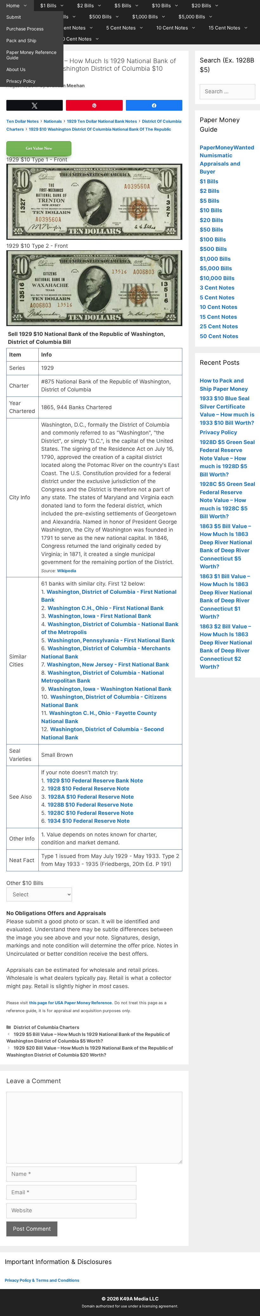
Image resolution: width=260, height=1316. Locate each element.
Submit (13, 17)
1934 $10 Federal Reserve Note (89, 821)
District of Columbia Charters (46, 1027)
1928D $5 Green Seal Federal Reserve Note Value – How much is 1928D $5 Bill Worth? (227, 458)
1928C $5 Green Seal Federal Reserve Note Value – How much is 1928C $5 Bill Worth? (227, 500)
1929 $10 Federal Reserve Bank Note (95, 780)
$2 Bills (85, 6)
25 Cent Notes (219, 326)
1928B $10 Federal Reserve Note (90, 805)
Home (13, 6)
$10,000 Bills (217, 278)
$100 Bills (213, 239)
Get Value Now (39, 148)
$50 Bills (211, 229)
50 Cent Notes (75, 39)
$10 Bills (161, 6)
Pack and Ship (21, 40)
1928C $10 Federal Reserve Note (90, 813)
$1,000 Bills (145, 17)
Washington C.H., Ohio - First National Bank (106, 608)
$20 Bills (201, 6)
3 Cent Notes (71, 28)
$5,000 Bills (192, 17)
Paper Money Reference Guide (31, 54)
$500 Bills (100, 17)
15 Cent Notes (224, 28)
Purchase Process (24, 28)
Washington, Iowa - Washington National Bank (110, 689)
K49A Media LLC (139, 1299)
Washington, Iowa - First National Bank (99, 616)
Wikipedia (66, 570)
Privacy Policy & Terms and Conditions (42, 1280)
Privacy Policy (21, 81)
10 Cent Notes (172, 28)
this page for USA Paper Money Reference (70, 1002)
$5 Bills (122, 6)
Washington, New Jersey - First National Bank (108, 664)
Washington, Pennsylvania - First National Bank (111, 640)
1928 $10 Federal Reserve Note (88, 788)
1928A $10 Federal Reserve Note (91, 797)
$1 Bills (48, 6)
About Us (15, 69)
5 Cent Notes (121, 28)
